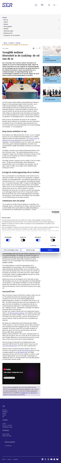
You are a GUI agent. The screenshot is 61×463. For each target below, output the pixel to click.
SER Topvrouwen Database (17, 313)
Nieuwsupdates (8, 26)
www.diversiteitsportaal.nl (9, 345)
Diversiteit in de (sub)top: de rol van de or (16, 45)
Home (5, 43)
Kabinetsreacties (8, 33)
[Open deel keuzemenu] (39, 48)
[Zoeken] (49, 5)
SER (3, 416)
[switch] (23, 240)
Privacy (9, 459)
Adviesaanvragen (8, 31)
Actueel (4, 17)
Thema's (4, 415)
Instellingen (53, 245)
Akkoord (50, 250)
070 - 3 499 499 (8, 425)
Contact (4, 423)
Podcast (6, 22)
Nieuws (6, 24)
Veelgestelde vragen (7, 427)
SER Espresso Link (22, 352)
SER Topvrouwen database (26, 350)
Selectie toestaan (30, 250)
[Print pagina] (33, 48)
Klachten (16, 459)
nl (54, 5)
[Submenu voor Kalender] (58, 28)
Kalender (6, 28)
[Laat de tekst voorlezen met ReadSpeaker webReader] (42, 5)
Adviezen (4, 410)
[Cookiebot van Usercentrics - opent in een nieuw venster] (52, 212)
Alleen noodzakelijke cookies (11, 250)
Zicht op (6, 20)
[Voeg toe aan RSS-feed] (37, 48)
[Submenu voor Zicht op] (58, 19)
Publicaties (5, 411)
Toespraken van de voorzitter (12, 35)
